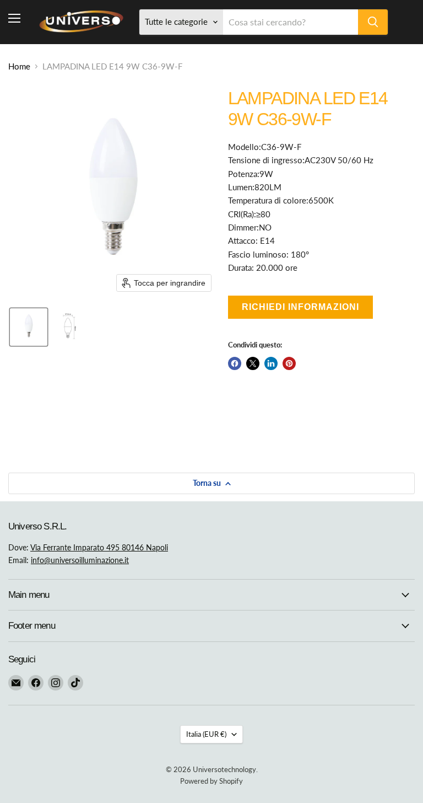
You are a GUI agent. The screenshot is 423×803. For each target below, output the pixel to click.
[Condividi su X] (252, 363)
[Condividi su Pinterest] (289, 363)
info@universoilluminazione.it (80, 560)
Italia (206, 734)
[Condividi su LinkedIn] (271, 363)
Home (19, 66)
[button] (28, 327)
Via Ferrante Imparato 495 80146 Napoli (99, 547)
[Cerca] (373, 22)
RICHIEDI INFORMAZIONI (300, 307)
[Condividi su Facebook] (234, 363)
